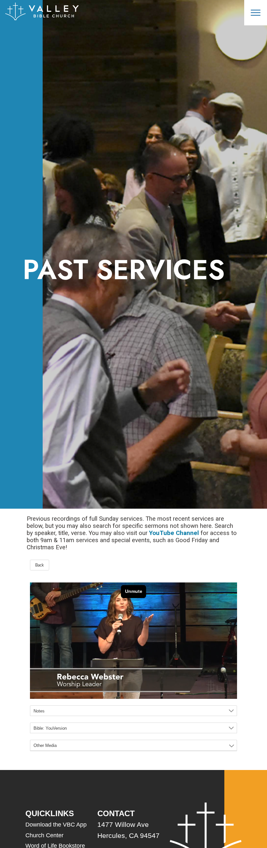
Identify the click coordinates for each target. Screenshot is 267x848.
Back (39, 565)
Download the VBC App (56, 824)
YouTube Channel (174, 533)
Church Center (44, 835)
